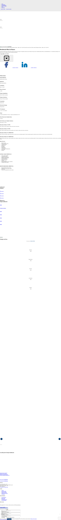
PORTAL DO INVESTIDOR (4, 474)
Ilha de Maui (3, 498)
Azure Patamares (4, 497)
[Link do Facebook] (0, 10)
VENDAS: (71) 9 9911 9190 (4, 487)
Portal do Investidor (4, 492)
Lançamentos (3, 4)
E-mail (7, 514)
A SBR (3, 490)
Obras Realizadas (4, 5)
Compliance (3, 7)
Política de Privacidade (5, 493)
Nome (7, 509)
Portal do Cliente (4, 491)
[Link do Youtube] (2, 10)
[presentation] (0, 19)
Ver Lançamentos (4, 500)
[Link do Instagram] (1, 10)
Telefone (8, 512)
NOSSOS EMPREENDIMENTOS (4, 475)
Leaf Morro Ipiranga (4, 499)
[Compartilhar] (9, 46)
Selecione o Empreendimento (10, 517)
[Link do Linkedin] (3, 10)
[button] (0, 20)
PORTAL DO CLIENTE (3, 473)
